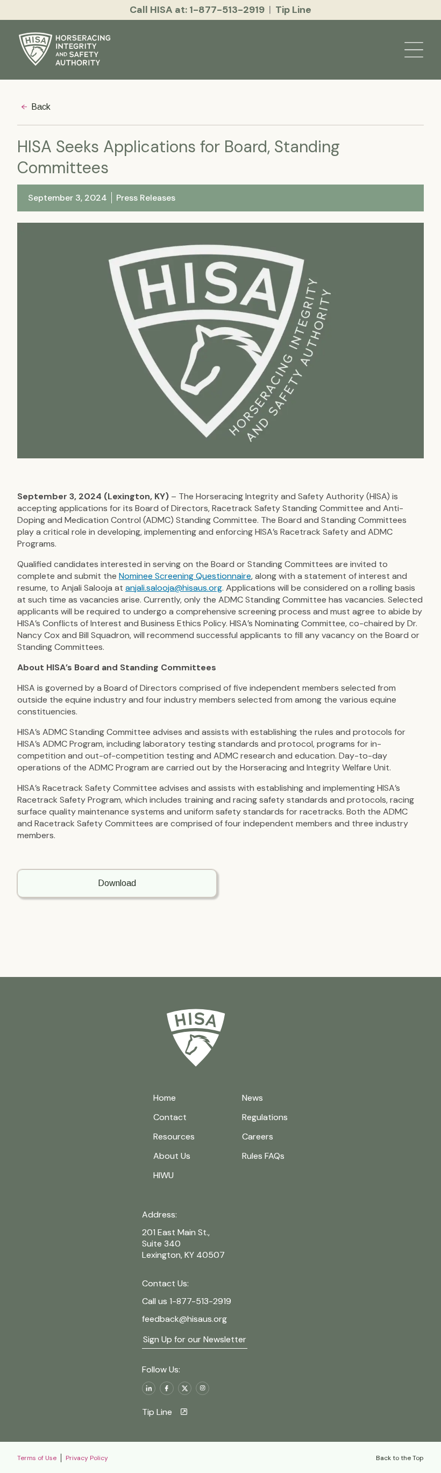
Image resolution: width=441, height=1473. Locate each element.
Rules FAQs (263, 1156)
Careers (257, 1136)
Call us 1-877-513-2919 (186, 1301)
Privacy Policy (87, 1458)
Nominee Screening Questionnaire (185, 576)
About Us (171, 1156)
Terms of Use (36, 1458)
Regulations (265, 1117)
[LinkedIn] (149, 1388)
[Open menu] (414, 50)
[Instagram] (202, 1388)
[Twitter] (185, 1388)
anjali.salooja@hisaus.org (173, 587)
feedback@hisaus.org (184, 1319)
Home (164, 1097)
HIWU (163, 1175)
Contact (170, 1117)
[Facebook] (166, 1388)
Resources (174, 1136)
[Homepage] (66, 50)
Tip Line (157, 1412)
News (252, 1097)
